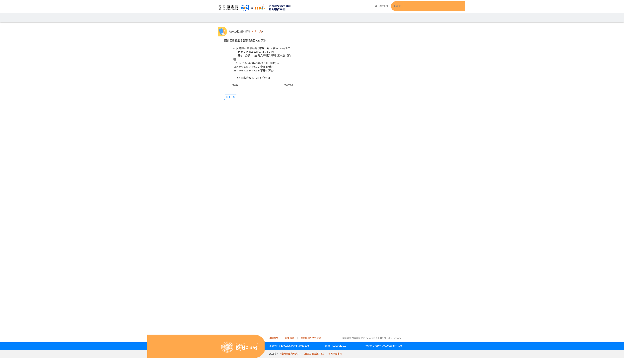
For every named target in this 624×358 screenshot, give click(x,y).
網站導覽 (274, 338)
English (397, 6)
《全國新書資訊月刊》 (314, 353)
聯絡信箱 (289, 338)
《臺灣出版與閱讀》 (289, 353)
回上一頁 (257, 31)
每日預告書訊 (335, 353)
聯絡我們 (383, 6)
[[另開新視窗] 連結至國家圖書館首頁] (227, 347)
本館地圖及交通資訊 (311, 338)
